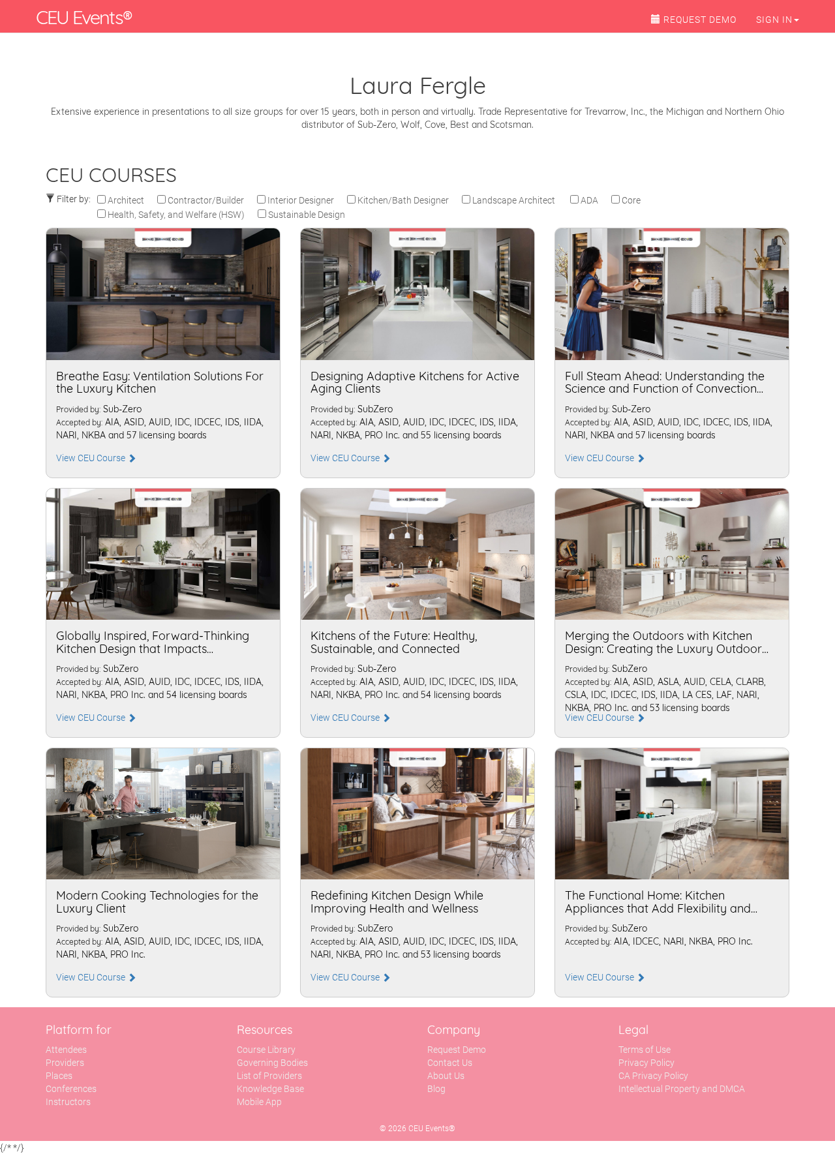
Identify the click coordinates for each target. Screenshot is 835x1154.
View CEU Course (91, 458)
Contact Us (449, 1062)
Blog (436, 1089)
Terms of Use (644, 1049)
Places (59, 1075)
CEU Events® (83, 17)
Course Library (266, 1049)
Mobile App (259, 1102)
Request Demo (456, 1049)
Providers (65, 1062)
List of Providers (269, 1075)
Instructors (68, 1102)
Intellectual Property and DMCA (681, 1089)
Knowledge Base (270, 1089)
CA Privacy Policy (653, 1075)
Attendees (66, 1049)
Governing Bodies (272, 1062)
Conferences (71, 1089)
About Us (445, 1075)
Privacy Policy (646, 1062)
